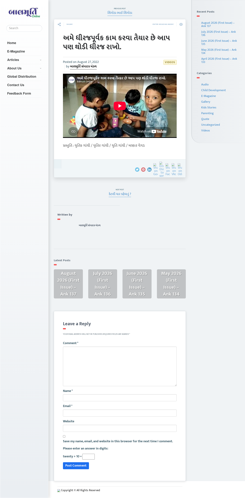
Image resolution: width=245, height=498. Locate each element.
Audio (205, 84)
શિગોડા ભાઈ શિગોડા (119, 13)
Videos (170, 62)
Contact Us (15, 85)
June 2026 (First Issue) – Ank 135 (219, 42)
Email (67, 406)
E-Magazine (16, 51)
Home (11, 42)
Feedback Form (19, 93)
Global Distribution (21, 76)
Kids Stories (208, 107)
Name (68, 391)
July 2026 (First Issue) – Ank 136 (218, 33)
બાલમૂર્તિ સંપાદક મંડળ (83, 66)
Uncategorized (210, 124)
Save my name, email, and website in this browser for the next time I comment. (118, 441)
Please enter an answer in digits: (85, 448)
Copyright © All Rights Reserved (80, 490)
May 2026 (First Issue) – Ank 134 (219, 51)
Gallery (205, 101)
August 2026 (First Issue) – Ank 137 (218, 24)
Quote (205, 119)
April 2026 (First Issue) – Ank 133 (219, 60)
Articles (13, 59)
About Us (14, 68)
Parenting (207, 113)
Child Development (213, 90)
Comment (70, 343)
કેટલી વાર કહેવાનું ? (120, 194)
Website (68, 421)
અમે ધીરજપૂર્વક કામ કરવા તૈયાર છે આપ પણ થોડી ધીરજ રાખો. (116, 42)
